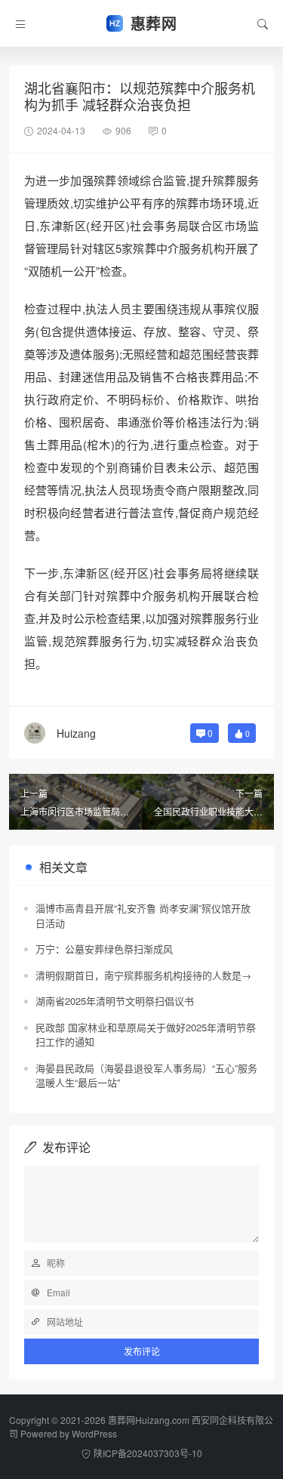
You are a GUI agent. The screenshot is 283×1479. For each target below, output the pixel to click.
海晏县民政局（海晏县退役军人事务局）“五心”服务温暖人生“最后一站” (146, 1075)
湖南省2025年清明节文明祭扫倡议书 (114, 1001)
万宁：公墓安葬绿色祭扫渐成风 (104, 948)
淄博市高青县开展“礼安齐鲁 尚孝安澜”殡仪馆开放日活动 (143, 915)
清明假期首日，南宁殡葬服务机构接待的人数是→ (143, 975)
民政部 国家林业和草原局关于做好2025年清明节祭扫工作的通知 (145, 1034)
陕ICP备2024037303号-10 (148, 1453)
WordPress (94, 1433)
